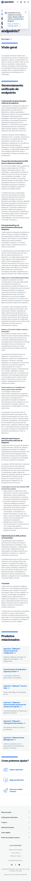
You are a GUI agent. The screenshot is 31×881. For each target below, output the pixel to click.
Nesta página (5, 39)
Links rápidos (5, 832)
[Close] (25, 12)
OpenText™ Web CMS (21, 874)
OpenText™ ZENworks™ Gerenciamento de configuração (12, 651)
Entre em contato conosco (16, 790)
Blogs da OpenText (17, 780)
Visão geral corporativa (9, 817)
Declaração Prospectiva (15, 860)
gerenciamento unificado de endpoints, (15, 447)
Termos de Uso (15, 853)
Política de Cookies (15, 856)
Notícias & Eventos (7, 827)
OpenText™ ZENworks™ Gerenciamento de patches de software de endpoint (14, 705)
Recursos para (6, 812)
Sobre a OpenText (16, 770)
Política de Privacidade (15, 849)
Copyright (4, 869)
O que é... (4, 822)
